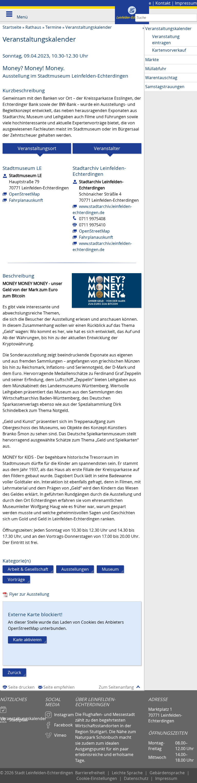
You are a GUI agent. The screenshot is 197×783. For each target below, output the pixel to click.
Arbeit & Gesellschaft (28, 569)
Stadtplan (18, 720)
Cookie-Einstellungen (96, 778)
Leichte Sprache (127, 773)
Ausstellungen (75, 569)
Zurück (14, 672)
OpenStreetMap (24, 194)
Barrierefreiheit (90, 773)
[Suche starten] (193, 17)
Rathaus (33, 27)
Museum (110, 569)
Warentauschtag (161, 77)
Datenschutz (136, 778)
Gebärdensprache (167, 773)
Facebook (63, 725)
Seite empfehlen (59, 687)
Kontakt (163, 3)
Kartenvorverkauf (169, 50)
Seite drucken (21, 687)
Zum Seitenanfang (116, 687)
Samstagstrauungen (164, 86)
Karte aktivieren (27, 640)
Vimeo (60, 735)
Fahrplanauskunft (26, 200)
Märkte (152, 59)
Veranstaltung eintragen (166, 39)
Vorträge (16, 579)
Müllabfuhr (155, 68)
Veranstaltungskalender (88, 27)
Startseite (12, 27)
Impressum (186, 3)
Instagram (64, 714)
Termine (53, 27)
